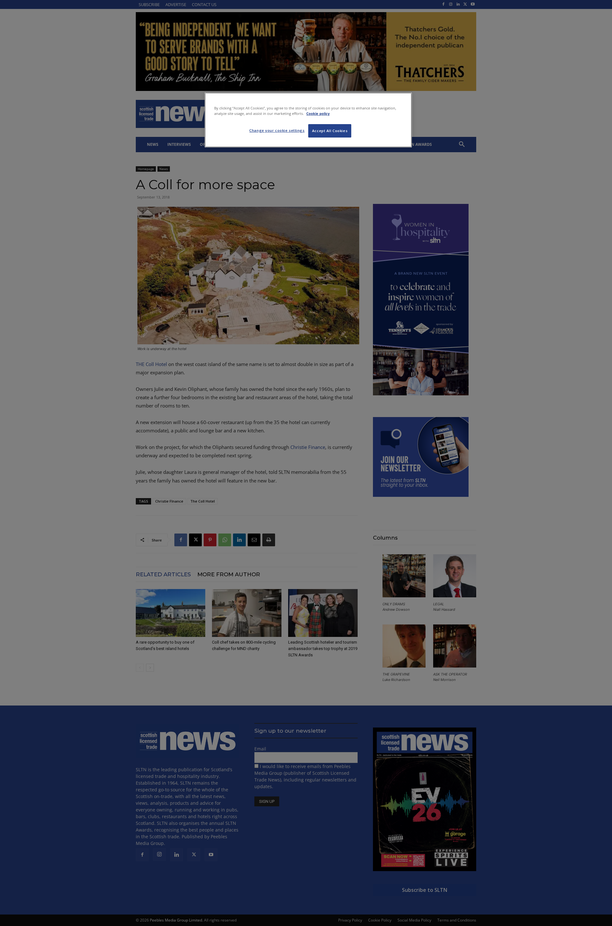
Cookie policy (318, 113)
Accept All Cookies (329, 130)
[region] (308, 120)
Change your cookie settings (276, 130)
